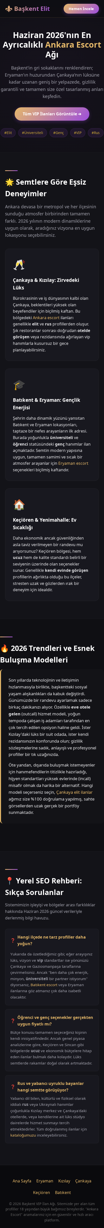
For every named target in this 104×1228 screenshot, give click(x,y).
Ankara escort (46, 317)
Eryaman (44, 1181)
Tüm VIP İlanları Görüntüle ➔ (52, 114)
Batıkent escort (44, 984)
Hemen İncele (81, 8)
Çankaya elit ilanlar (74, 792)
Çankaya (83, 1181)
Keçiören (41, 1192)
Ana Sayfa (22, 1181)
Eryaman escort (73, 463)
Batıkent (63, 1192)
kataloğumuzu (23, 1135)
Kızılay (64, 1181)
